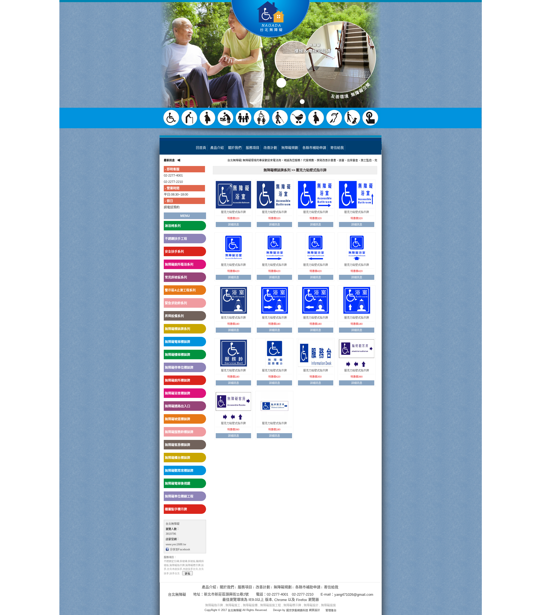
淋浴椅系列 (173, 225)
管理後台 (330, 610)
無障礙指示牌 (214, 605)
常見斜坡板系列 (176, 277)
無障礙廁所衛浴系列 (179, 264)
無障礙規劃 (289, 148)
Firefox (301, 600)
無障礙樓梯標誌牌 (177, 354)
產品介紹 (217, 148)
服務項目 (252, 148)
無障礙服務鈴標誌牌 (179, 432)
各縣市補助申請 (314, 148)
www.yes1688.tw (176, 544)
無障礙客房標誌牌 (177, 444)
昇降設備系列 (174, 316)
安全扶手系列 (174, 251)
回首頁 (201, 148)
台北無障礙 (172, 523)
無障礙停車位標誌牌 (179, 367)
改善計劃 (270, 148)
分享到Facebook (180, 549)
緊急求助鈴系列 (176, 303)
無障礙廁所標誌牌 (177, 380)
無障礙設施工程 (270, 605)
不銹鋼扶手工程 (176, 238)
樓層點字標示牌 (176, 509)
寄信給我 (337, 148)
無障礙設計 (311, 605)
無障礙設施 (328, 605)
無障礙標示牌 (292, 605)
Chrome (280, 600)
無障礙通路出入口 (177, 406)
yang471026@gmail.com (353, 595)
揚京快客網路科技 (297, 610)
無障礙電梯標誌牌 (177, 341)
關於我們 (235, 148)
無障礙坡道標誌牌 (177, 419)
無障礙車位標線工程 (179, 496)
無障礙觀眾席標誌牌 (179, 470)
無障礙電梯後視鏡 (177, 483)
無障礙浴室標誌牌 (177, 393)
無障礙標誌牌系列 (177, 329)
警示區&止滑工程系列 (180, 290)
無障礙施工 (232, 605)
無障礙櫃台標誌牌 (177, 457)
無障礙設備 (250, 605)
